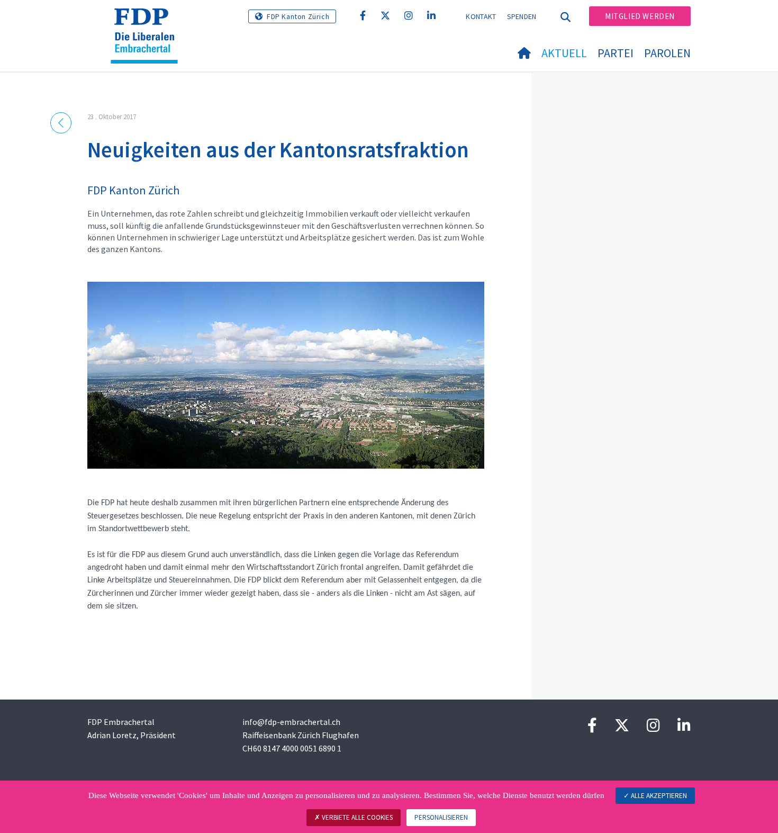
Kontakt (481, 16)
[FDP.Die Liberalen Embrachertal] (148, 21)
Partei (616, 53)
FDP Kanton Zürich (298, 16)
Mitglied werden (640, 16)
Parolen (667, 53)
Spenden (522, 16)
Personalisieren (441, 817)
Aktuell (564, 53)
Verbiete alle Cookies (356, 817)
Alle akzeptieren (658, 795)
